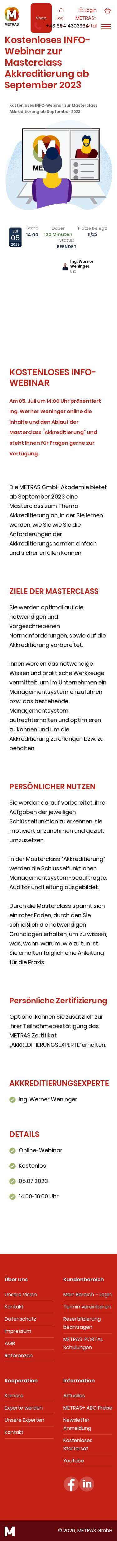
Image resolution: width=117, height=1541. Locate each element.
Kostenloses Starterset (77, 1444)
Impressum (18, 1331)
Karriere (14, 1395)
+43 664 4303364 (67, 25)
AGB (10, 1343)
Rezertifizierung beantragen (82, 1323)
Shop (41, 18)
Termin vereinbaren (87, 1306)
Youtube (73, 1460)
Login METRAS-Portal (86, 18)
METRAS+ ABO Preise (87, 1407)
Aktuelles (74, 1395)
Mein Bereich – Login (87, 1294)
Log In (60, 21)
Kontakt (14, 1306)
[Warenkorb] (107, 18)
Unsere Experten (24, 1420)
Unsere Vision (21, 1294)
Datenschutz (20, 1319)
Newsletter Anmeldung (77, 1424)
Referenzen (19, 1355)
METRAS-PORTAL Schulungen (83, 1343)
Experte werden (24, 1407)
